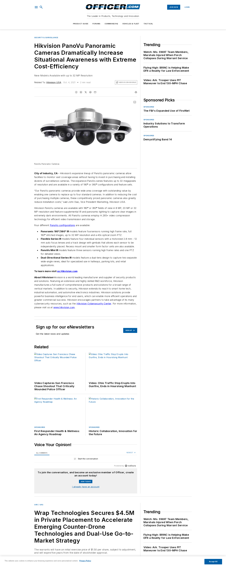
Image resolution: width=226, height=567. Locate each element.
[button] (36, 7)
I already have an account (85, 486)
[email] (95, 92)
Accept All (213, 562)
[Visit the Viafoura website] (130, 466)
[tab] (41, 453)
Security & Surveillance (46, 38)
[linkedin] (81, 92)
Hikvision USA (53, 82)
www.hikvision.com (64, 307)
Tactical (148, 24)
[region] (85, 459)
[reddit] (90, 92)
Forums (96, 24)
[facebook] (76, 92)
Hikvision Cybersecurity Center (94, 303)
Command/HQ (111, 24)
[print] (136, 92)
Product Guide (80, 24)
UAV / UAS (38, 505)
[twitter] (85, 92)
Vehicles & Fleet (130, 24)
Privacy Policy (85, 561)
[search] (41, 7)
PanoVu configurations (62, 225)
